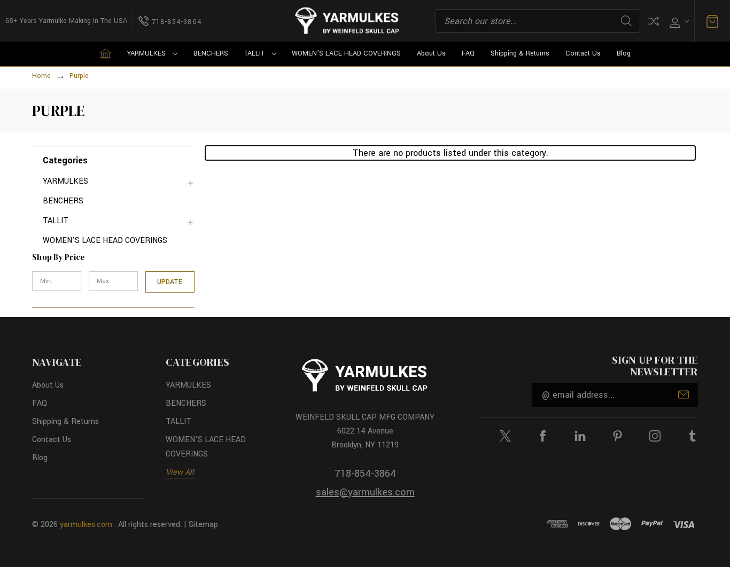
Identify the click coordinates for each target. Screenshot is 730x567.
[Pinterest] (617, 436)
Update (169, 282)
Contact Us (583, 53)
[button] (119, 160)
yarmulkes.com (86, 524)
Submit (683, 394)
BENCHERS (210, 53)
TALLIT (254, 53)
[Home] (105, 54)
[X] (505, 436)
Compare (653, 21)
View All (180, 472)
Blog (624, 53)
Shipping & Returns (520, 53)
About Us (431, 53)
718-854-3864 (365, 474)
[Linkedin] (580, 436)
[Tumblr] (692, 436)
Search (626, 21)
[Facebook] (542, 436)
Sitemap (203, 524)
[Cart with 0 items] (712, 21)
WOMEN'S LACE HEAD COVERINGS (346, 53)
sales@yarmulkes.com (365, 492)
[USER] (678, 21)
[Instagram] (655, 436)
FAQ (468, 53)
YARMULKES (146, 53)
